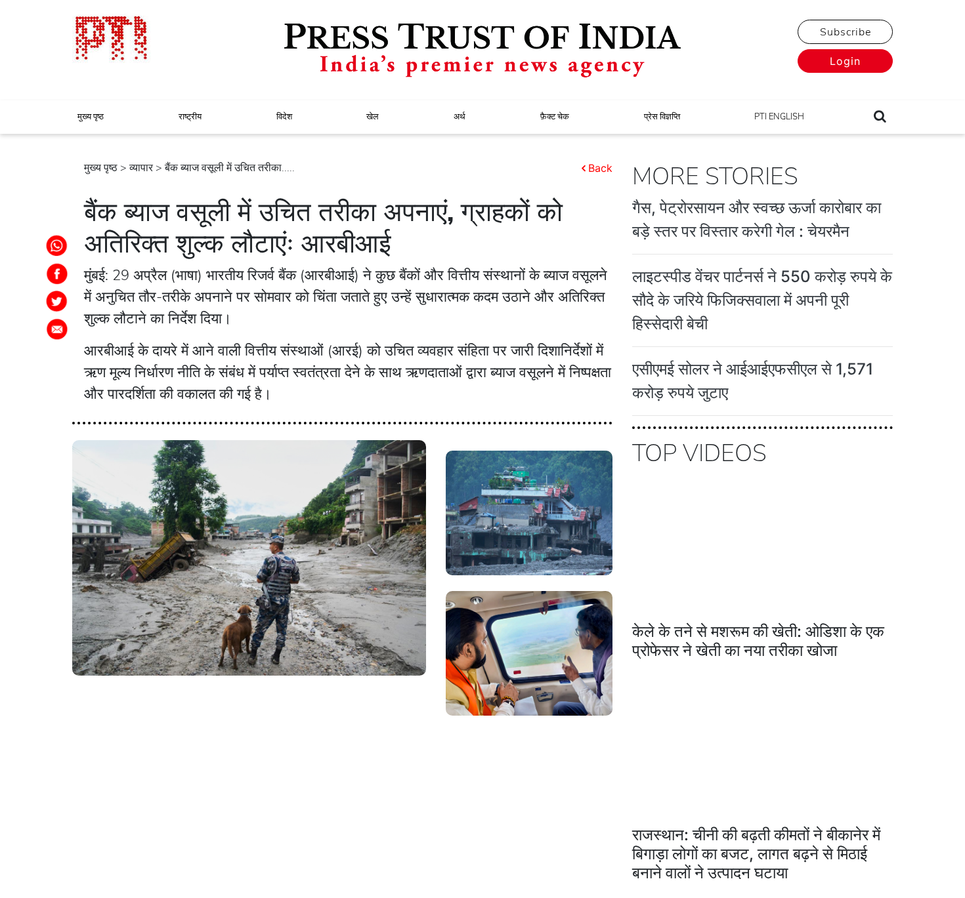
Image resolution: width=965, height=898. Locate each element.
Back (600, 167)
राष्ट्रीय (190, 117)
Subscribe (845, 32)
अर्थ (459, 117)
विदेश (284, 117)
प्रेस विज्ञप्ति (662, 117)
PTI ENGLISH (779, 117)
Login (845, 61)
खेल (372, 117)
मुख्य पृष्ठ (90, 117)
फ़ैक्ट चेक (554, 117)
